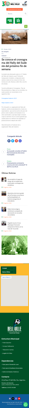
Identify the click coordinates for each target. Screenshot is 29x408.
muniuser (4, 56)
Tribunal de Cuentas (8, 349)
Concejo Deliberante (8, 346)
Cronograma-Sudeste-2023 (9, 98)
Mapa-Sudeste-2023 (7, 103)
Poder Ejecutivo (7, 342)
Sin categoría (5, 51)
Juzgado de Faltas (7, 353)
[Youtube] (19, 398)
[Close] (13, 398)
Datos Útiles (6, 272)
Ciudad (4, 268)
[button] (14, 9)
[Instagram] (16, 398)
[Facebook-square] (10, 398)
